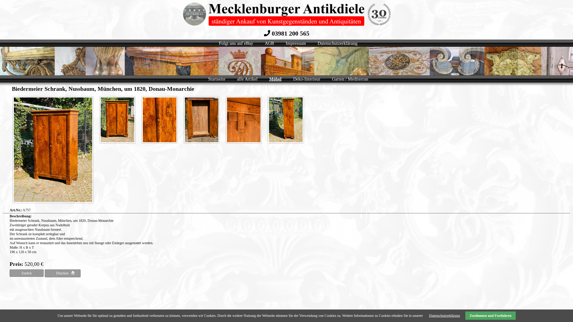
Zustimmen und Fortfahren (490, 316)
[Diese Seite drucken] (63, 273)
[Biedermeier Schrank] (53, 149)
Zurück (26, 273)
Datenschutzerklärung (444, 316)
